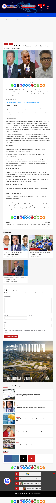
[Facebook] (39, 5)
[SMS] (38, 85)
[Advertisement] (28, 30)
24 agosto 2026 (13, 256)
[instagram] (15, 458)
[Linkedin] (26, 85)
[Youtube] (41, 7)
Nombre (6, 315)
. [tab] (20, 386)
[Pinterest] (32, 85)
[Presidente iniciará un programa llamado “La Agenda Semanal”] (15, 268)
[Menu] (28, 14)
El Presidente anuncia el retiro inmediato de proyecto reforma (22, 102)
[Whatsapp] (12, 85)
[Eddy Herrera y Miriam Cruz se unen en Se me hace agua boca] (9, 430)
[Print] (41, 85)
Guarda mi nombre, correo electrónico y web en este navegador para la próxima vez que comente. (26, 331)
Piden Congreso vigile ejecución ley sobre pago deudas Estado (30, 444)
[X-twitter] (44, 5)
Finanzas (17, 392)
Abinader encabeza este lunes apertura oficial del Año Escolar (40, 253)
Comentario (7, 296)
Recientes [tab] (7, 386)
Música (17, 430)
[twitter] (23, 458)
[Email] (35, 85)
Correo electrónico (32, 316)
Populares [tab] (15, 386)
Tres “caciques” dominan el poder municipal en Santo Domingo (13, 253)
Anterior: (17, 224)
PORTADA (11, 44)
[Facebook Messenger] (23, 85)
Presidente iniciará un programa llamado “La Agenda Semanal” (15, 278)
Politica (6, 44)
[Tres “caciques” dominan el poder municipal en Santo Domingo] (15, 243)
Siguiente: (40, 224)
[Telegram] (29, 85)
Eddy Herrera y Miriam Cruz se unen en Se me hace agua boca (30, 432)
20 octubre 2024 (15, 48)
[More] (43, 85)
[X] (18, 85)
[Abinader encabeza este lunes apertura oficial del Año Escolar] (41, 243)
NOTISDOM (8, 48)
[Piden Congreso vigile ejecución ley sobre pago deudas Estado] (9, 443)
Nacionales (32, 249)
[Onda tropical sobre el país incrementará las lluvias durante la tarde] (9, 418)
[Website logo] (11, 6)
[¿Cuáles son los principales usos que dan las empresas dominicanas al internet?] (9, 394)
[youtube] (31, 458)
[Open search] (22, 6)
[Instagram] (41, 5)
